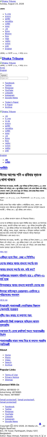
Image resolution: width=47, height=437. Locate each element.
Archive (8, 107)
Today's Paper (12, 102)
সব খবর (7, 121)
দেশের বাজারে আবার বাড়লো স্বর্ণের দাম (19, 263)
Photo (8, 357)
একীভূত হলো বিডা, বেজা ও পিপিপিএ (17, 257)
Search (8, 362)
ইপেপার (2, 68)
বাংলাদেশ (8, 16)
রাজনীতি (7, 19)
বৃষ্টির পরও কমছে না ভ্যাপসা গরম (16, 315)
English (8, 48)
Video (8, 360)
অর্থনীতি (7, 24)
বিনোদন (7, 31)
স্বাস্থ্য (7, 39)
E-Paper (9, 104)
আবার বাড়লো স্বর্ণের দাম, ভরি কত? (17, 269)
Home (8, 355)
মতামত (7, 26)
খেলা (6, 29)
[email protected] (8, 399)
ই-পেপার (8, 14)
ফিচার (7, 36)
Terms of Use (11, 374)
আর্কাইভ (7, 148)
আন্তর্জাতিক (9, 21)
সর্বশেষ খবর (3, 300)
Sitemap (9, 379)
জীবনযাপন (8, 34)
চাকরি (7, 46)
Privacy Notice (12, 377)
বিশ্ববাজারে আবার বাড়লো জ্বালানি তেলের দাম (22, 285)
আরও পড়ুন (3, 251)
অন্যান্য (7, 43)
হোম (6, 116)
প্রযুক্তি (7, 41)
